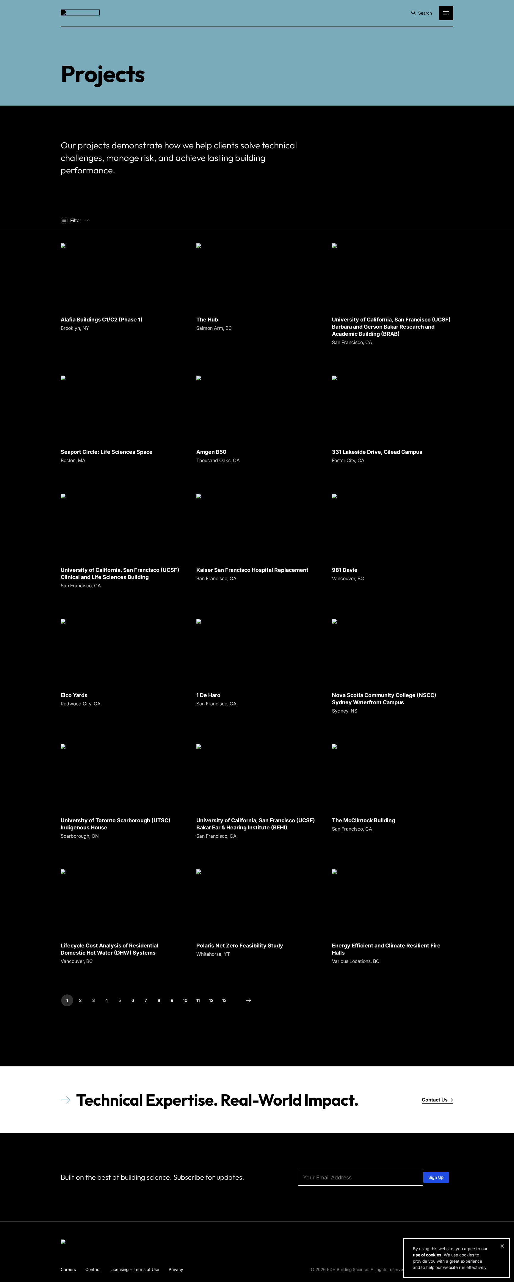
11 (198, 1000)
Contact (93, 1269)
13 (224, 1000)
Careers (68, 1269)
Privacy (176, 1269)
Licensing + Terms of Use (134, 1269)
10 (185, 1000)
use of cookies (427, 1254)
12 (211, 1000)
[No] (502, 1246)
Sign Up (436, 1177)
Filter (75, 220)
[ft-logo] (80, 1243)
